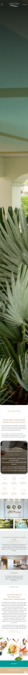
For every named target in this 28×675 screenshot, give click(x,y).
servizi (21, 435)
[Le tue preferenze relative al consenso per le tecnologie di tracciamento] (25, 672)
